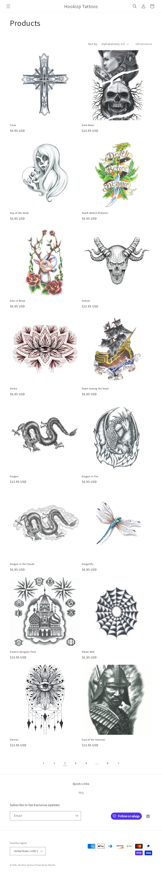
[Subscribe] (76, 815)
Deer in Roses (17, 300)
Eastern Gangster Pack (23, 651)
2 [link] (65, 763)
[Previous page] (43, 763)
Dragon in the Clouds (22, 564)
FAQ (81, 792)
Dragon (14, 476)
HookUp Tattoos (26, 865)
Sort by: (93, 44)
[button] (8, 6)
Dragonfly (87, 564)
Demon (86, 300)
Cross (13, 125)
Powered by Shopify (45, 865)
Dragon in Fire (90, 476)
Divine (13, 388)
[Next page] (118, 763)
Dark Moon (88, 125)
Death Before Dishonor (95, 213)
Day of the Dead (19, 213)
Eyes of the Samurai (93, 739)
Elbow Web (88, 651)
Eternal (14, 739)
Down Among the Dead (95, 388)
